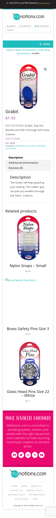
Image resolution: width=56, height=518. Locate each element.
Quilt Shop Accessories (26, 146)
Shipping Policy (16, 494)
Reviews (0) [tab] (16, 168)
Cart (35, 499)
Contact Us (16, 490)
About (12, 26)
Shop (18, 49)
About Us (36, 486)
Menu (46, 44)
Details (40, 3)
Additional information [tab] (23, 162)
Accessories (29, 49)
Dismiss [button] (47, 3)
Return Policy (37, 494)
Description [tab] (16, 157)
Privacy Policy (35, 490)
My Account (43, 26)
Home (9, 49)
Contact (26, 26)
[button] (45, 69)
